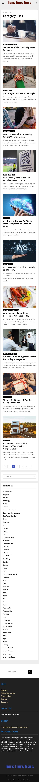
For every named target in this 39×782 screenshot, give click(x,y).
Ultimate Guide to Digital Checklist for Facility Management (19, 358)
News (5, 596)
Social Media (7, 626)
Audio (5, 504)
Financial (6, 550)
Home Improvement (10, 574)
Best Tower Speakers (10, 516)
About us (4, 690)
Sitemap (4, 699)
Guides (5, 565)
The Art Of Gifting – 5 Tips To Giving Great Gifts (17, 401)
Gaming (6, 562)
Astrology (6, 501)
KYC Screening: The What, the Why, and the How (19, 268)
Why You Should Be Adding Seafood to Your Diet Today (16, 314)
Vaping (5, 645)
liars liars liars (19, 2)
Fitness (5, 553)
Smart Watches (8, 623)
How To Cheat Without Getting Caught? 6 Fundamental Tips (17, 136)
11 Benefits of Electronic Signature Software (19, 49)
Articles (5, 498)
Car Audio (6, 528)
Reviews (6, 614)
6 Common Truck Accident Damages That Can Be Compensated (15, 446)
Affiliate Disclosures (8, 693)
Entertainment (8, 544)
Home (5, 571)
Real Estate (7, 608)
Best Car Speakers (9, 510)
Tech (11, 44)
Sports (5, 174)
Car (4, 440)
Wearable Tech (8, 648)
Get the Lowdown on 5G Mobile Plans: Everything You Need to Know (17, 223)
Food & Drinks (7, 310)
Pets (4, 605)
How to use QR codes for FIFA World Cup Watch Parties (16, 179)
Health (13, 310)
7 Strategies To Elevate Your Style (19, 93)
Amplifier (6, 494)
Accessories (7, 491)
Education (6, 540)
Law (4, 583)
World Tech (7, 654)
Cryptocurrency (8, 537)
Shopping (6, 397)
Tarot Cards (7, 632)
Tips (15, 44)
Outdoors (6, 602)
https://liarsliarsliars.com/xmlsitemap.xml (14, 727)
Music (5, 593)
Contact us (4, 702)
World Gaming (8, 651)
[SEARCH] (33, 476)
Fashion (6, 90)
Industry (6, 577)
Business (6, 44)
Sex (4, 617)
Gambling (6, 559)
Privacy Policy (6, 696)
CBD (4, 534)
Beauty (5, 507)
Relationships (7, 131)
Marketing (6, 586)
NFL (4, 599)
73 (26, 466)
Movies (5, 589)
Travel (5, 642)
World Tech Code (9, 657)
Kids (4, 580)
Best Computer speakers (11, 513)
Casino (5, 531)
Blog (4, 519)
